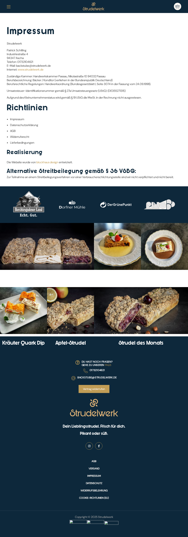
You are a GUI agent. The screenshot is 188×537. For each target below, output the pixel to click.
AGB (13, 131)
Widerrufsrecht (19, 137)
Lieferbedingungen (22, 143)
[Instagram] (89, 446)
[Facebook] (98, 446)
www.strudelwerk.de (31, 69)
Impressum (17, 119)
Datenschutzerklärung (24, 125)
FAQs (108, 365)
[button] (177, 6)
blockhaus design (47, 162)
